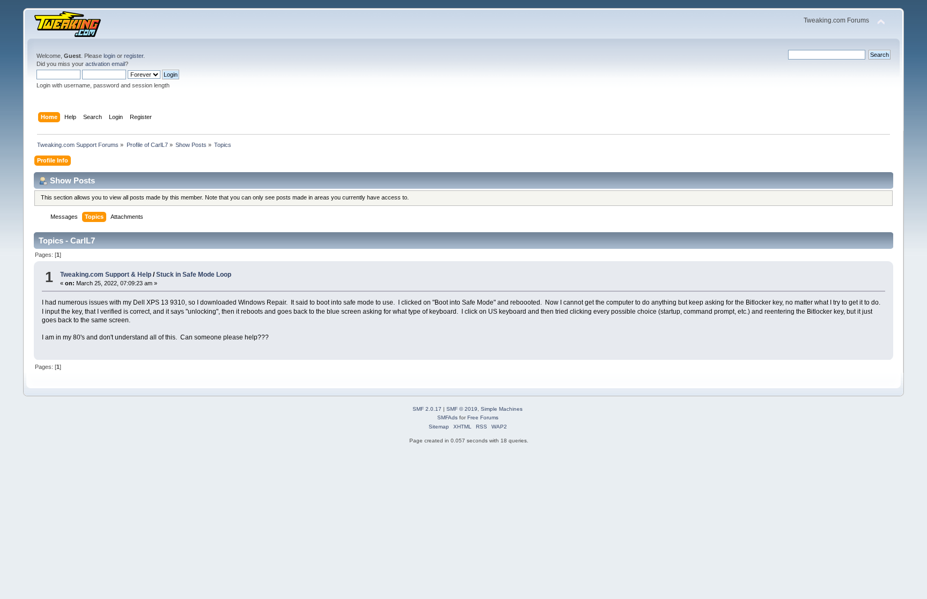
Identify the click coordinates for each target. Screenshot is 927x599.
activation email (105, 64)
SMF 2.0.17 (427, 409)
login (109, 56)
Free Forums (482, 417)
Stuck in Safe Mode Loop (193, 274)
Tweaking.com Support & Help (105, 274)
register (133, 56)
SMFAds (447, 417)
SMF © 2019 (461, 409)
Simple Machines (502, 409)
